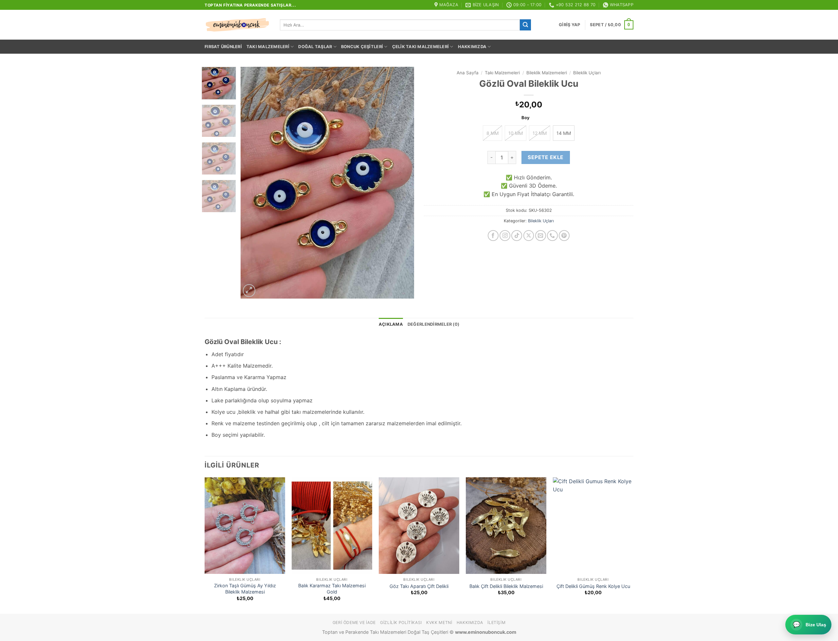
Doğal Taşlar (315, 46)
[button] (569, 24)
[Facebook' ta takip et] (493, 235)
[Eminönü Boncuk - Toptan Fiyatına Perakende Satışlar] (237, 25)
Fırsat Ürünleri (223, 46)
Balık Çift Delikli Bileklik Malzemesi (506, 586)
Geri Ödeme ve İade (354, 622)
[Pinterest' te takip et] (564, 235)
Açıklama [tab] (391, 324)
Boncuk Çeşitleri (362, 46)
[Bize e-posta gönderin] (540, 235)
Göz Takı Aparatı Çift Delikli (419, 586)
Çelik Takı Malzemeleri (420, 46)
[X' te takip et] (528, 235)
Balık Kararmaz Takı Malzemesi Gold (332, 589)
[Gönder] (525, 24)
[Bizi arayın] (552, 235)
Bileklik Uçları (587, 72)
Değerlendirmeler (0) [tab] (433, 324)
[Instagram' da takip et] (505, 235)
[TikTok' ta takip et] (516, 235)
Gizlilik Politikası (401, 622)
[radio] (492, 133)
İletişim (496, 622)
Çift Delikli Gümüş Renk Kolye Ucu (593, 586)
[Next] (402, 182)
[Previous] (252, 182)
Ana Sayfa (468, 72)
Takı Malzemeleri (267, 46)
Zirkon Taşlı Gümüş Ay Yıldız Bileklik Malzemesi (245, 589)
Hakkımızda (472, 46)
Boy (525, 118)
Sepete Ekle (545, 157)
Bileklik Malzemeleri (546, 72)
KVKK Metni (439, 622)
